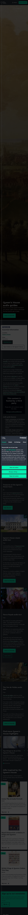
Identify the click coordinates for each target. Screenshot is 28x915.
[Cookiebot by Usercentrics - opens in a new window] (20, 438)
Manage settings (13, 471)
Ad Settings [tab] (17, 442)
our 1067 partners (11, 449)
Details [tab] (10, 442)
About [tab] (24, 442)
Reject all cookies (14, 476)
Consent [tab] (4, 442)
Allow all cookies (14, 467)
